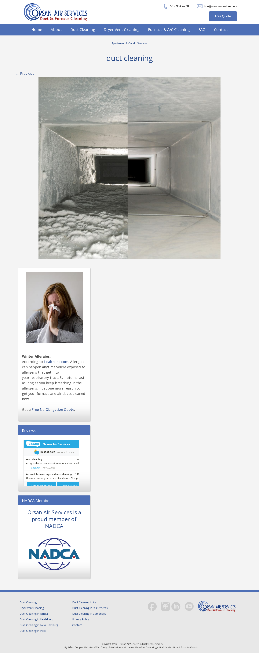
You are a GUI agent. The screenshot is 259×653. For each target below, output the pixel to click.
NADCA (54, 525)
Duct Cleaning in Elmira (34, 613)
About (56, 29)
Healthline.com (56, 361)
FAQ (202, 29)
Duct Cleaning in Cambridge (89, 613)
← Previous (25, 73)
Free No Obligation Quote (53, 409)
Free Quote (223, 16)
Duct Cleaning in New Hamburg (39, 625)
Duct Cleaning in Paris (33, 630)
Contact (221, 29)
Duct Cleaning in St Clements (90, 608)
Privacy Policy (80, 619)
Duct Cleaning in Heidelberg (36, 619)
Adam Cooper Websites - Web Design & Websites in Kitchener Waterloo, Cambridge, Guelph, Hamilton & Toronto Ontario (133, 647)
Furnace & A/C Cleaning (169, 29)
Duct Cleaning (82, 29)
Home (36, 29)
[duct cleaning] (129, 168)
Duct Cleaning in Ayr (84, 602)
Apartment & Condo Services (129, 43)
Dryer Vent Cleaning (122, 29)
